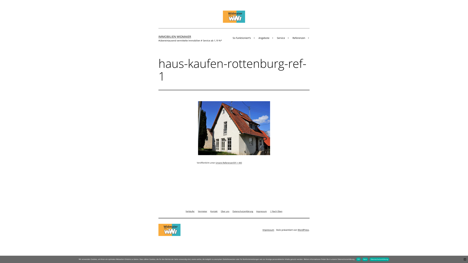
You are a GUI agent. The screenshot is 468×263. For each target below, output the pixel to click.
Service (281, 38)
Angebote (263, 38)
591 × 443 (237, 162)
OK (358, 259)
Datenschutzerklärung (379, 259)
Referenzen (298, 38)
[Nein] (465, 259)
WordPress (303, 229)
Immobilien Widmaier (174, 37)
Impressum (268, 229)
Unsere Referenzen (224, 162)
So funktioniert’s (242, 38)
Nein (365, 259)
